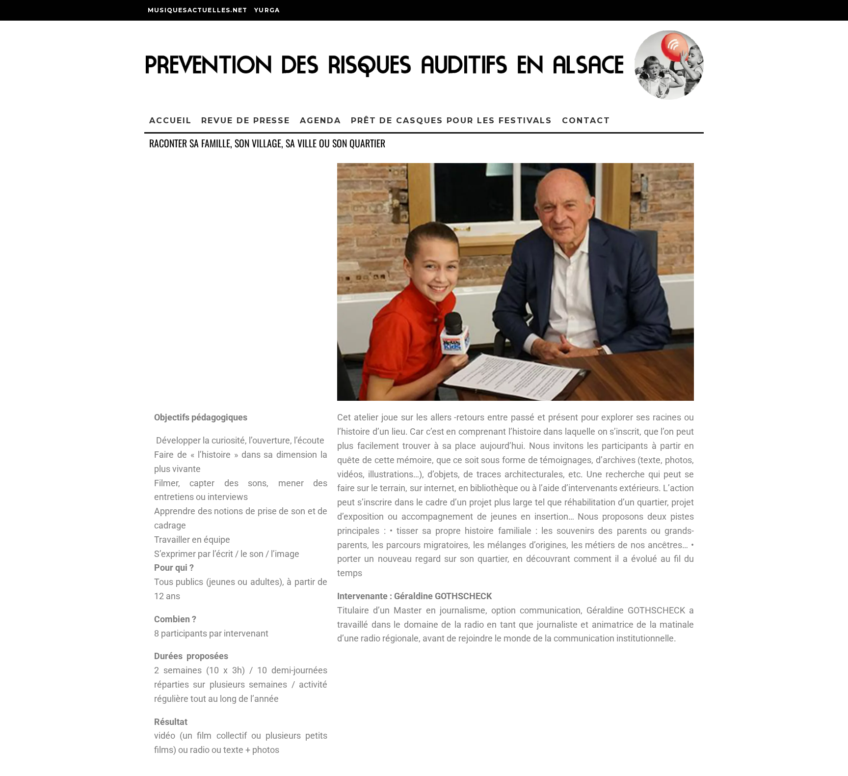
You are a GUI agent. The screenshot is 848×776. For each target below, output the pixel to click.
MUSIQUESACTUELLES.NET (197, 10)
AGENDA (320, 120)
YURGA (267, 10)
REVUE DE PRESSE (245, 120)
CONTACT (586, 120)
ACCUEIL (170, 120)
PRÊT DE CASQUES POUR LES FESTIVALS (451, 120)
